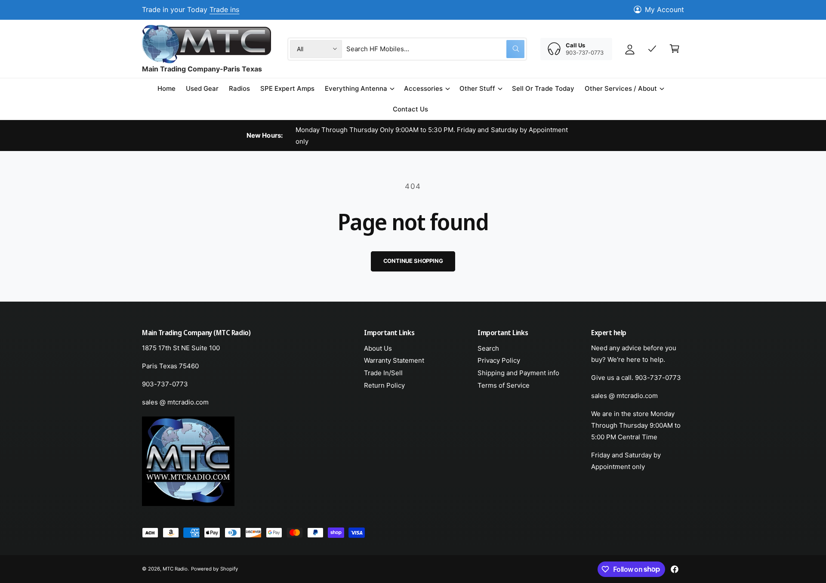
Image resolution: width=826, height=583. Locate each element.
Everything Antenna (356, 88)
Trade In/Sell (383, 373)
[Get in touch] (652, 48)
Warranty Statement (394, 360)
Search (488, 348)
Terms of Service (504, 385)
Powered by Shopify (214, 569)
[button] (359, 88)
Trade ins (224, 9)
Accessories (423, 88)
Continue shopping (413, 260)
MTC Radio (175, 569)
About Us (378, 348)
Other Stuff (477, 88)
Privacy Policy (499, 360)
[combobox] (435, 48)
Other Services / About (621, 88)
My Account (664, 9)
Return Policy (384, 385)
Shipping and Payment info (518, 373)
